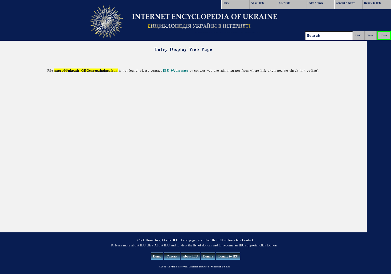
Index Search (315, 3)
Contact (172, 256)
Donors (208, 256)
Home (226, 3)
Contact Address (345, 3)
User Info (284, 3)
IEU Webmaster (175, 70)
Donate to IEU (372, 3)
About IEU (257, 3)
